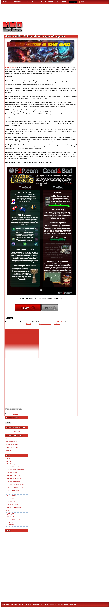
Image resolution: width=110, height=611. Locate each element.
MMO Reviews (7, 2)
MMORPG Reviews (15, 27)
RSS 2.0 (28, 324)
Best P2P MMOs (50, 2)
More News (16, 431)
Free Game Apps (12, 464)
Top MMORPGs (62, 2)
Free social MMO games (14, 507)
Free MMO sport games (13, 481)
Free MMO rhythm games (14, 475)
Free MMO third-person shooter (16, 487)
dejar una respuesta (45, 324)
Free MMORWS (11, 502)
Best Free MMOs (37, 2)
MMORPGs (10, 522)
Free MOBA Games (12, 504)
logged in (15, 414)
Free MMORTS (11, 499)
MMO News (60, 322)
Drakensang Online (11, 442)
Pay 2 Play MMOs (11, 514)
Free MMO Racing (12, 472)
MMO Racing (10, 516)
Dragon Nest (9, 439)
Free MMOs (9, 461)
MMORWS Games (12, 525)
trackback (57, 324)
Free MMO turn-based (13, 490)
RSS (82, 2)
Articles (28, 2)
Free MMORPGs (11, 496)
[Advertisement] (67, 26)
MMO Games (6, 604)
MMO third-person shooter (14, 519)
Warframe (8, 450)
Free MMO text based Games (15, 484)
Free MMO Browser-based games (16, 467)
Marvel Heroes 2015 (12, 444)
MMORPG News (19, 2)
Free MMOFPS (11, 493)
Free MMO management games (16, 470)
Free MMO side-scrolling (14, 478)
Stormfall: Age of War (12, 447)
